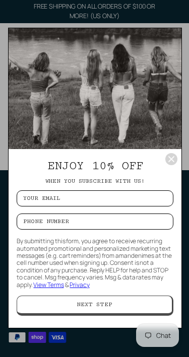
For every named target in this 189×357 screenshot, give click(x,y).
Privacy (79, 284)
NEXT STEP (94, 304)
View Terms (48, 284)
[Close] (171, 159)
